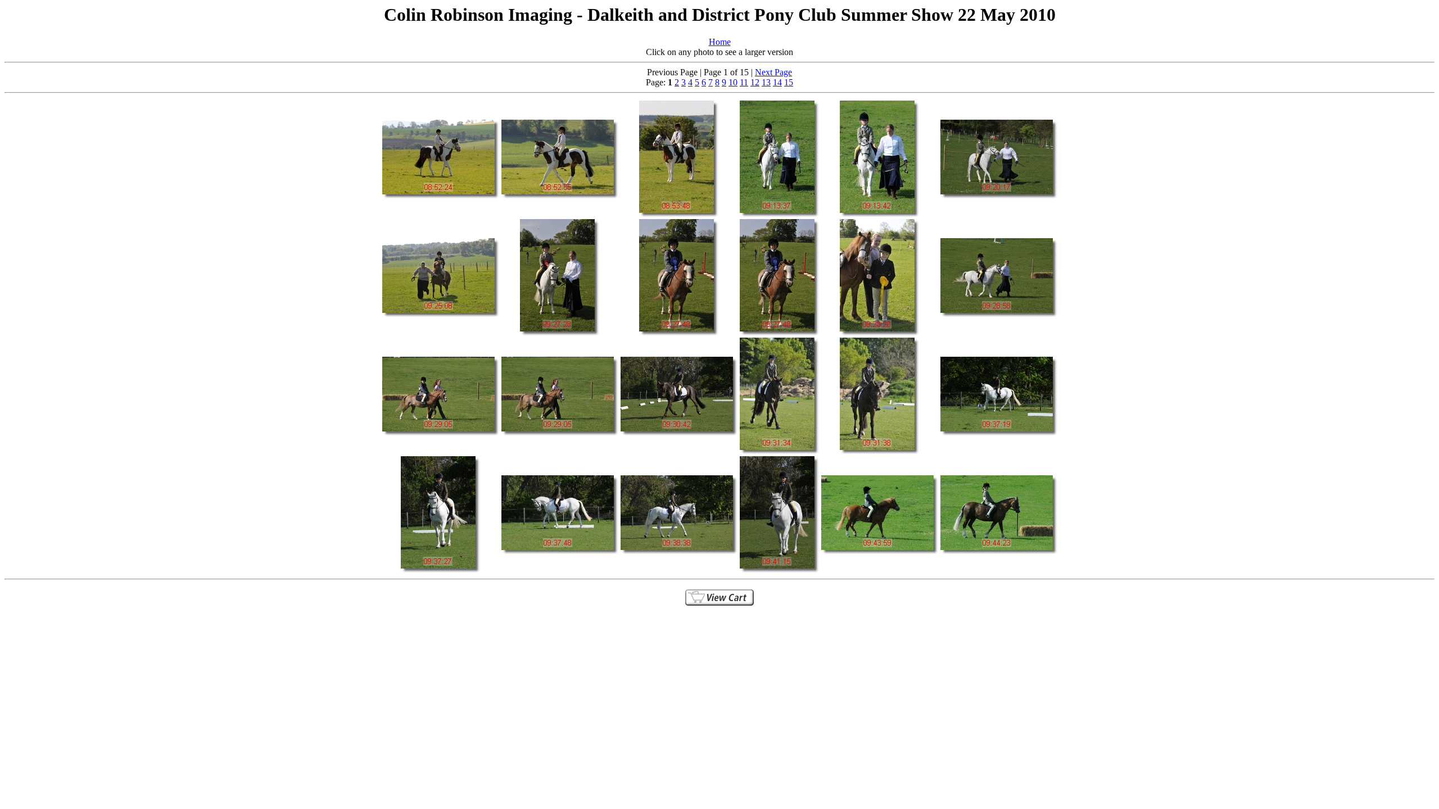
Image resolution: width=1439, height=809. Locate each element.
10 (732, 82)
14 (777, 82)
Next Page (773, 72)
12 (754, 82)
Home (720, 42)
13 (766, 82)
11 (744, 82)
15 (788, 82)
